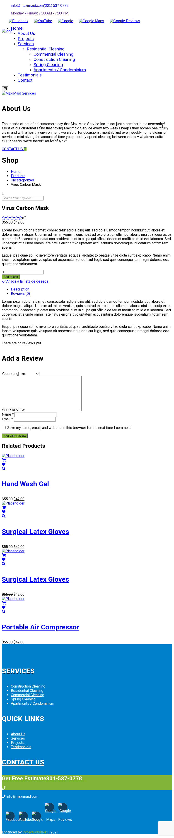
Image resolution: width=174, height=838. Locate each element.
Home (16, 28)
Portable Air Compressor (40, 627)
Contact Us (23, 762)
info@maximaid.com (27, 5)
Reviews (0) (20, 293)
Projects (26, 38)
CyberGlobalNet (35, 832)
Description (20, 289)
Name (8, 414)
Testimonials (30, 75)
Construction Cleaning (54, 59)
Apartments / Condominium (60, 69)
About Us (26, 33)
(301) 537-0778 (56, 5)
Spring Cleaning (48, 64)
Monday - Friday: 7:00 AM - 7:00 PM (39, 13)
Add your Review (15, 436)
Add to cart (11, 277)
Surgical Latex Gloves (35, 532)
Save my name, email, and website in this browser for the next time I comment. (69, 428)
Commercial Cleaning (53, 54)
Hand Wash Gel (25, 484)
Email (7, 419)
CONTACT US (13, 149)
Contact (25, 80)
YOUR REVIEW (13, 410)
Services (26, 43)
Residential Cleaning (46, 49)
